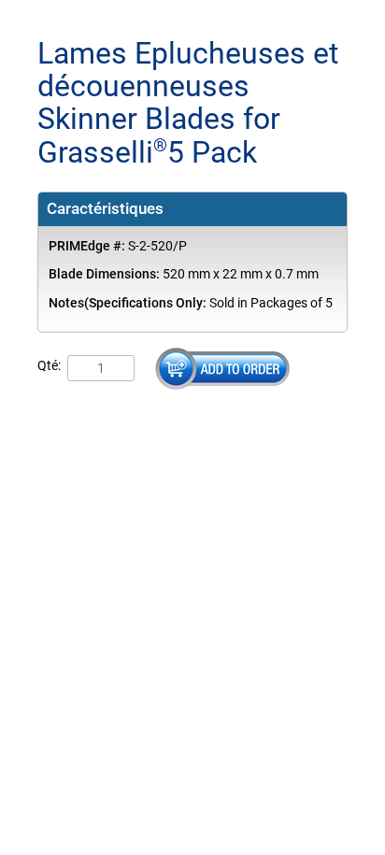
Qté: (49, 366)
